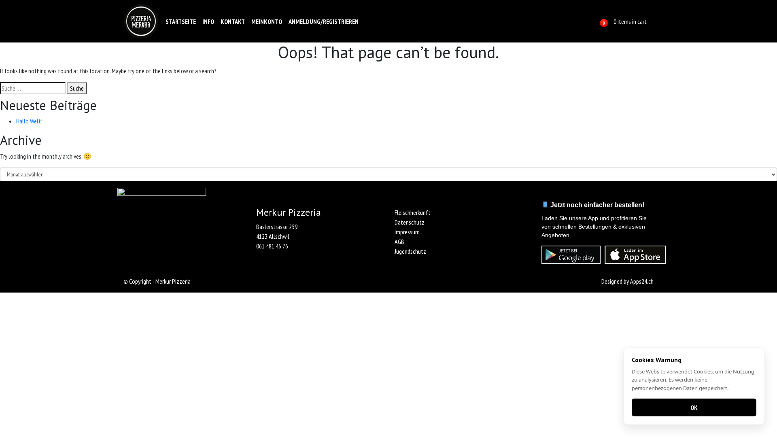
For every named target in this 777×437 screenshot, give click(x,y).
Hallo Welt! (29, 121)
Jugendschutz (410, 251)
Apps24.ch (642, 281)
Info (208, 21)
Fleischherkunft (413, 212)
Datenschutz (410, 222)
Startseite (181, 21)
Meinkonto (266, 21)
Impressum (407, 232)
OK (694, 407)
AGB (399, 242)
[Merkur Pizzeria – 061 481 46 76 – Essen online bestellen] (141, 21)
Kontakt (233, 21)
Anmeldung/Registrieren (324, 21)
